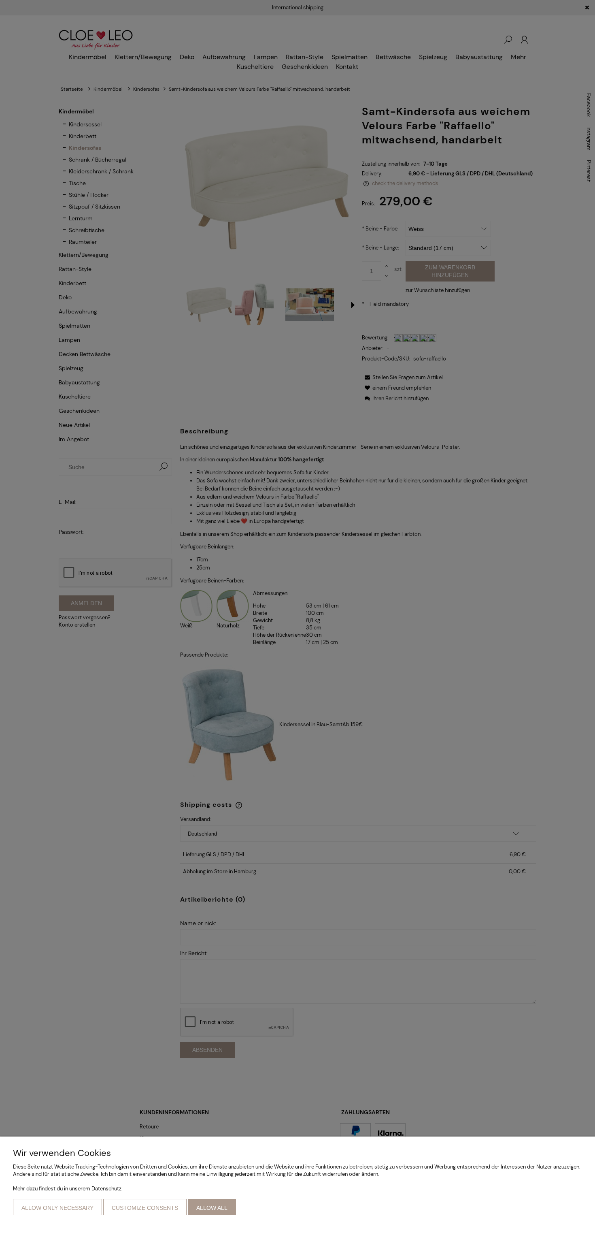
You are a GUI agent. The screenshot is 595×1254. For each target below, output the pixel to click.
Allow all (211, 1208)
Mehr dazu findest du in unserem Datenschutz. (68, 1188)
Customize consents (145, 1208)
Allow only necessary (57, 1208)
